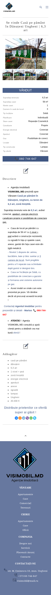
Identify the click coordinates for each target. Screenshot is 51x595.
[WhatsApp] (31, 418)
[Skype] (34, 418)
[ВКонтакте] (16, 418)
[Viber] (27, 418)
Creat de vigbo (25, 589)
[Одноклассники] (20, 418)
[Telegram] (23, 418)
